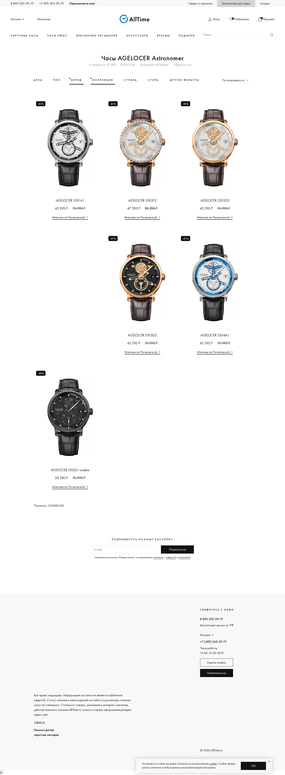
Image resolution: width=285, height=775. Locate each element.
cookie (213, 763)
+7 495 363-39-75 (51, 3)
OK (253, 766)
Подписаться (177, 549)
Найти (271, 34)
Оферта (39, 722)
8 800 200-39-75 (22, 3)
